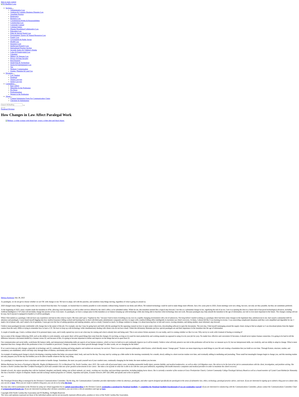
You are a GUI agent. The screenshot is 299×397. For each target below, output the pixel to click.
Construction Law (17, 23)
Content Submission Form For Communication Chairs (30, 98)
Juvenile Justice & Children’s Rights (23, 50)
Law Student (15, 75)
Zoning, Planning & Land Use (21, 71)
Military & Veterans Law (19, 56)
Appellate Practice (17, 14)
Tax (11, 67)
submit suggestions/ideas (74, 387)
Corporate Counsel (17, 25)
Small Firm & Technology (20, 63)
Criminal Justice (16, 27)
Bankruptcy (14, 16)
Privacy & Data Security (19, 58)
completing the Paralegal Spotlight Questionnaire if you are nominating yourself (170, 387)
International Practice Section (21, 48)
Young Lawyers (16, 80)
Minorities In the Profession (20, 88)
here (13, 383)
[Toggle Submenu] (13, 8)
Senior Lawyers (16, 82)
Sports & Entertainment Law (20, 65)
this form (68, 383)
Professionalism (16, 92)
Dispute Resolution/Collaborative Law (24, 29)
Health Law (14, 42)
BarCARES (14, 86)
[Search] (24, 105)
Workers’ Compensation (19, 69)
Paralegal (13, 77)
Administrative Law (17, 10)
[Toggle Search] (2, 107)
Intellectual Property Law (19, 46)
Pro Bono (13, 90)
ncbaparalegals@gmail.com (13, 389)
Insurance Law (15, 44)
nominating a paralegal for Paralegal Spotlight (119, 387)
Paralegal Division (7, 109)
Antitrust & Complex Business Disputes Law (27, 12)
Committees (10, 84)
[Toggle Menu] (4, 107)
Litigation (13, 54)
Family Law (14, 37)
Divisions (9, 73)
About (8, 96)
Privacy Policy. (88, 393)
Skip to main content (8, 2)
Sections (9, 8)
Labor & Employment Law (20, 52)
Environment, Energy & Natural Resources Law (28, 35)
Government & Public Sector (21, 40)
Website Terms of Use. (74, 393)
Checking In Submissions (19, 101)
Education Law (16, 31)
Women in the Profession (19, 94)
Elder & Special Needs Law (20, 33)
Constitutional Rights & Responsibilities (25, 21)
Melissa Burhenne (7, 298)
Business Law (15, 19)
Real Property (15, 61)
